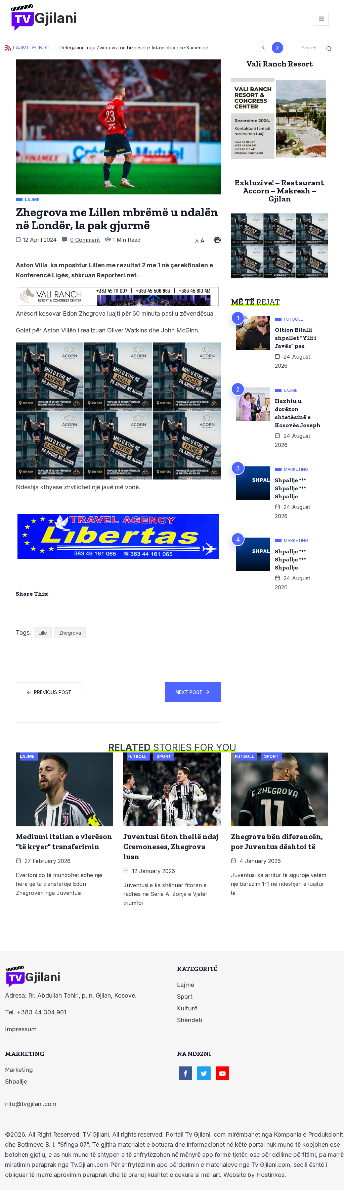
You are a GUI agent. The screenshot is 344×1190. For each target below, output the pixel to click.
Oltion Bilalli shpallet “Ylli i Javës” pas (295, 338)
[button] (263, 47)
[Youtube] (222, 1073)
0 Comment (85, 239)
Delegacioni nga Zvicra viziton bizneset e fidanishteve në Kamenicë (133, 47)
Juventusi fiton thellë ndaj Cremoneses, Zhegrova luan (170, 846)
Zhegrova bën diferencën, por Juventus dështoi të (277, 841)
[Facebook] (185, 1073)
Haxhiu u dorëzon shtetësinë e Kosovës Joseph (297, 413)
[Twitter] (204, 1073)
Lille (43, 633)
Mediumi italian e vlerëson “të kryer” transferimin (64, 841)
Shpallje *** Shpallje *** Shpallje (290, 488)
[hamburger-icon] (321, 19)
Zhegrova (70, 633)
